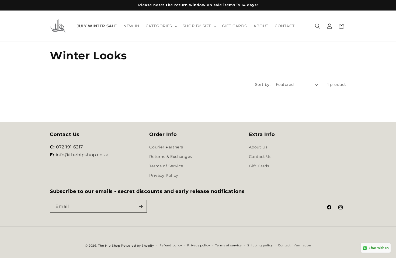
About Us (258, 146)
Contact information (294, 245)
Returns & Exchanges (170, 156)
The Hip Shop (109, 245)
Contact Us (260, 156)
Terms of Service (166, 166)
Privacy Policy (163, 175)
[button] (161, 26)
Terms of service (228, 245)
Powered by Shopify (137, 245)
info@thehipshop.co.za (82, 154)
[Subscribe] (141, 206)
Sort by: (262, 84)
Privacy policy (198, 245)
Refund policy (170, 245)
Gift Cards (259, 166)
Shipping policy (260, 245)
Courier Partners (166, 146)
